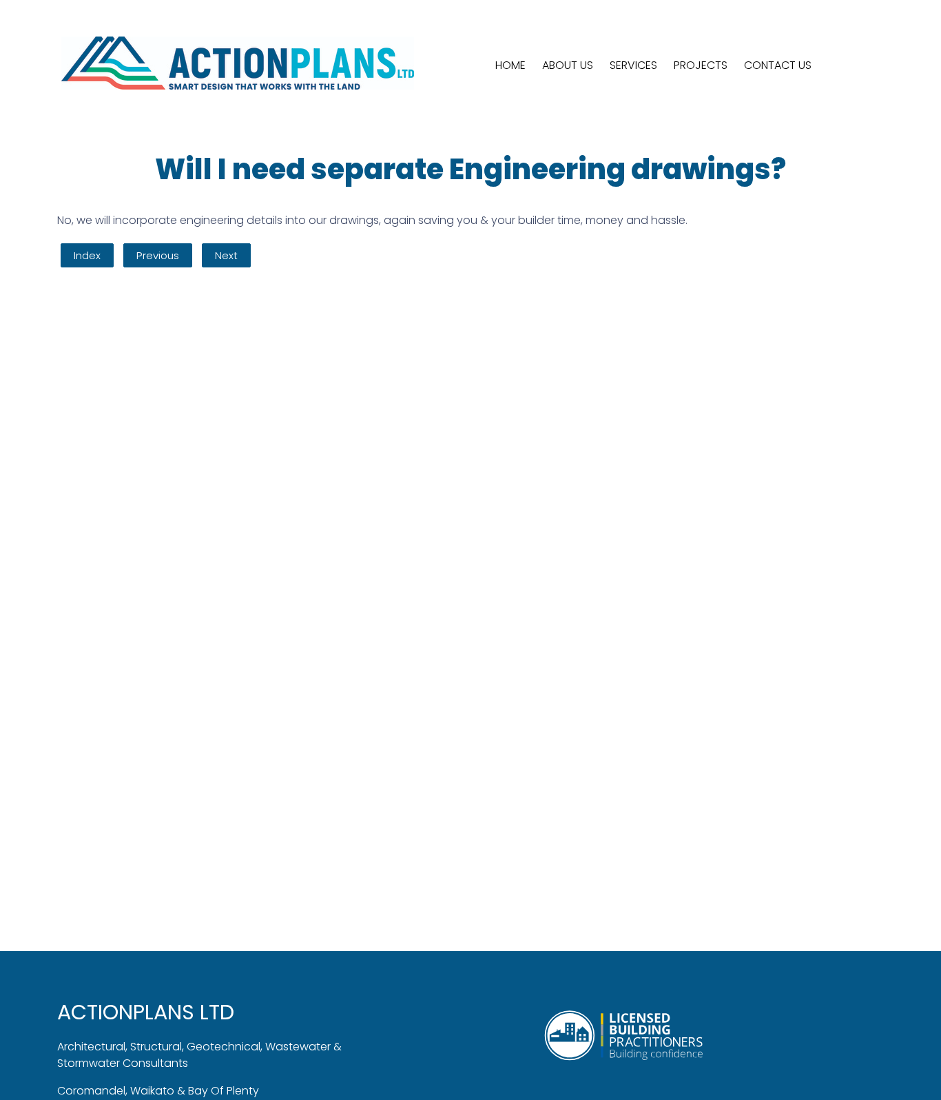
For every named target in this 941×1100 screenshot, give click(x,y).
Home (510, 65)
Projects (700, 65)
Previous (157, 255)
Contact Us (777, 65)
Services (633, 65)
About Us (567, 65)
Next (226, 255)
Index (87, 255)
